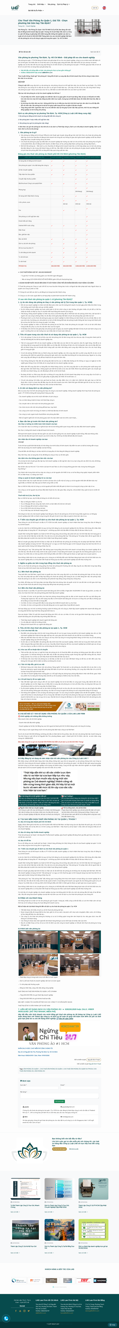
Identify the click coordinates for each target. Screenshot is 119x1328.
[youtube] (20, 1311)
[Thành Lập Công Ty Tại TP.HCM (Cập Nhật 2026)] (93, 1189)
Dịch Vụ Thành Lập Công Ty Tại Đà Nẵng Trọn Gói (59, 1247)
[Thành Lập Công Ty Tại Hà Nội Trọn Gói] (25, 1230)
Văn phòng (51, 4)
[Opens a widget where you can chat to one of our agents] (112, 1325)
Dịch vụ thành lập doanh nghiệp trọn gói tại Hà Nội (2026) (93, 1247)
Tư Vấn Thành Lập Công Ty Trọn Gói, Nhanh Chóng (25, 1206)
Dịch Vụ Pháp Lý (62, 4)
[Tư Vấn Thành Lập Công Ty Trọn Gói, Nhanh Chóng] (25, 1189)
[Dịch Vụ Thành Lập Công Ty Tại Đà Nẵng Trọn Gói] (59, 1230)
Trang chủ (31, 4)
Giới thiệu (40, 4)
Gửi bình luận (59, 1101)
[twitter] (29, 1311)
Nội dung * (23, 1092)
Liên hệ (95, 8)
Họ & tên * (23, 1085)
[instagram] (24, 1311)
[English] (104, 8)
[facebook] (16, 1311)
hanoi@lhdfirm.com (67, 1313)
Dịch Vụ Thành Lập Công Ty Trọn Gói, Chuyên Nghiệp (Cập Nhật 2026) (57, 1206)
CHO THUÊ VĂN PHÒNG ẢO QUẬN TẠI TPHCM (78, 1069)
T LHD (70, 1324)
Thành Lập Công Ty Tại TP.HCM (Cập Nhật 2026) (92, 1206)
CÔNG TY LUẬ (64, 1324)
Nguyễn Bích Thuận (94, 1060)
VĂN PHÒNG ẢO (39, 1071)
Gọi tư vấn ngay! (60, 1149)
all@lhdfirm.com (47, 72)
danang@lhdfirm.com (92, 1311)
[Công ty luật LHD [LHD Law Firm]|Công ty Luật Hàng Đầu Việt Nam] (17, 7)
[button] (106, 1280)
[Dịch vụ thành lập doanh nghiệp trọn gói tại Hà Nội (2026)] (93, 1230)
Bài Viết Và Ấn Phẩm (35, 11)
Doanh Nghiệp (30, 26)
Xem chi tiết (15, 1212)
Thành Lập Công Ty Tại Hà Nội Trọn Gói (23, 1246)
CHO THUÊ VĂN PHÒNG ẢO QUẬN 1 (51, 1069)
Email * (63, 1085)
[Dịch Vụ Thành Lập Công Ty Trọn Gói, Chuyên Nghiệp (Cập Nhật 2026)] (59, 1189)
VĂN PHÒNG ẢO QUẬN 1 (31, 1069)
